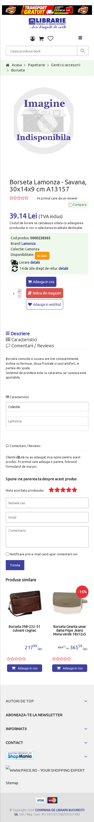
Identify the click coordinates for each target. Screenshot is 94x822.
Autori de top (20, 701)
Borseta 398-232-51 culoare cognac (24, 628)
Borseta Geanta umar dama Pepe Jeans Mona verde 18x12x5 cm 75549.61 (69, 630)
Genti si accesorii (65, 65)
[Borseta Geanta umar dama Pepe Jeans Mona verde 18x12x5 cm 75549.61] (69, 604)
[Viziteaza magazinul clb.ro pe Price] (45, 770)
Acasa (17, 65)
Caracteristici (23, 339)
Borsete (18, 70)
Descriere (20, 333)
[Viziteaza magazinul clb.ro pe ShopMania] (20, 756)
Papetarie (36, 65)
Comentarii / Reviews (32, 345)
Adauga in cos (43, 282)
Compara (79, 204)
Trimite (15, 565)
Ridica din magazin (47, 293)
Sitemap (12, 783)
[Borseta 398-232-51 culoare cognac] (24, 604)
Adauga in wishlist (47, 304)
